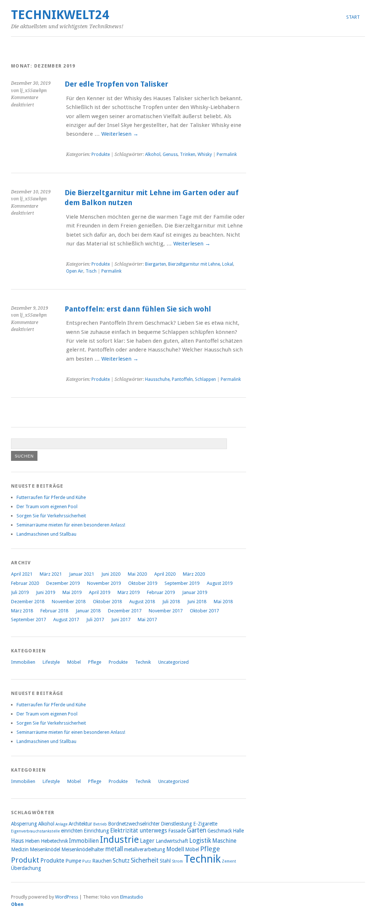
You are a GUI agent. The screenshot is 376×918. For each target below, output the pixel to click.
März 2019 (129, 592)
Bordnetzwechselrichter (134, 824)
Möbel (74, 662)
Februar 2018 (54, 610)
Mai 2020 (137, 574)
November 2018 (69, 601)
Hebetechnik (54, 841)
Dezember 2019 (63, 583)
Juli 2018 (171, 601)
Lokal (227, 264)
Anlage (61, 824)
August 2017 (66, 619)
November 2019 (104, 583)
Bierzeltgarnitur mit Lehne (194, 264)
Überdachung (26, 868)
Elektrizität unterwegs (138, 830)
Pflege (94, 662)
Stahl (165, 861)
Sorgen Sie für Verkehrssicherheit (51, 515)
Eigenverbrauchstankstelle (35, 831)
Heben (32, 841)
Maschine (224, 840)
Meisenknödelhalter (82, 849)
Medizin (20, 849)
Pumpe (73, 861)
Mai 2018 (223, 601)
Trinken (187, 154)
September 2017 (28, 619)
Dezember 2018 (27, 601)
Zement (229, 861)
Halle (238, 831)
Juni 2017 (120, 619)
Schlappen (205, 379)
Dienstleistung (176, 824)
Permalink (227, 154)
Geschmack (219, 831)
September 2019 (181, 583)
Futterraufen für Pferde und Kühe (51, 497)
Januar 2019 (194, 592)
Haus (17, 840)
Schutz (121, 860)
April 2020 (165, 574)
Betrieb (100, 824)
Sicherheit (145, 860)
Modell (175, 849)
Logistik (200, 840)
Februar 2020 (25, 583)
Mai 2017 (147, 619)
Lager (147, 840)
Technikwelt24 (60, 15)
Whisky (205, 154)
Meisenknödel (45, 849)
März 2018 (22, 610)
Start (353, 17)
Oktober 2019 (142, 583)
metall (114, 849)
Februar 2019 (161, 592)
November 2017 (165, 610)
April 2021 (21, 574)
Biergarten (155, 264)
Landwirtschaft (172, 841)
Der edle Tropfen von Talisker (116, 84)
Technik (143, 662)
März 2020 (194, 574)
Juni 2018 (196, 601)
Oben (17, 904)
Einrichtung (96, 831)
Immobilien (23, 662)
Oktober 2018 (107, 601)
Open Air (74, 271)
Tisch (91, 271)
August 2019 (219, 583)
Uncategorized (173, 662)
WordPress (66, 897)
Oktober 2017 (204, 610)
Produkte (100, 154)
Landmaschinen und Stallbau (46, 534)
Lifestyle (51, 662)
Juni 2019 (45, 592)
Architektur (80, 824)
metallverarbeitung (144, 849)
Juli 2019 (20, 592)
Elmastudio (131, 897)
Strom (177, 861)
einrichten (72, 831)
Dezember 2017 (124, 610)
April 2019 (99, 592)
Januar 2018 (88, 610)
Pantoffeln (182, 379)
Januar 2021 (81, 574)
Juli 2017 (95, 619)
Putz (86, 861)
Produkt (25, 860)
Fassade (177, 831)
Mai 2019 (72, 592)
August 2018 (142, 601)
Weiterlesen (119, 134)
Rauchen (102, 861)
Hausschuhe (157, 379)
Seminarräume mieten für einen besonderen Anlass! (71, 525)
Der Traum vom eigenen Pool (47, 506)
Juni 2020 (110, 574)
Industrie (119, 839)
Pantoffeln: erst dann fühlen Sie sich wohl (138, 309)
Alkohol (152, 154)
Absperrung (24, 824)
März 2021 (51, 574)
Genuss (170, 154)
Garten (196, 830)
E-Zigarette (205, 824)
